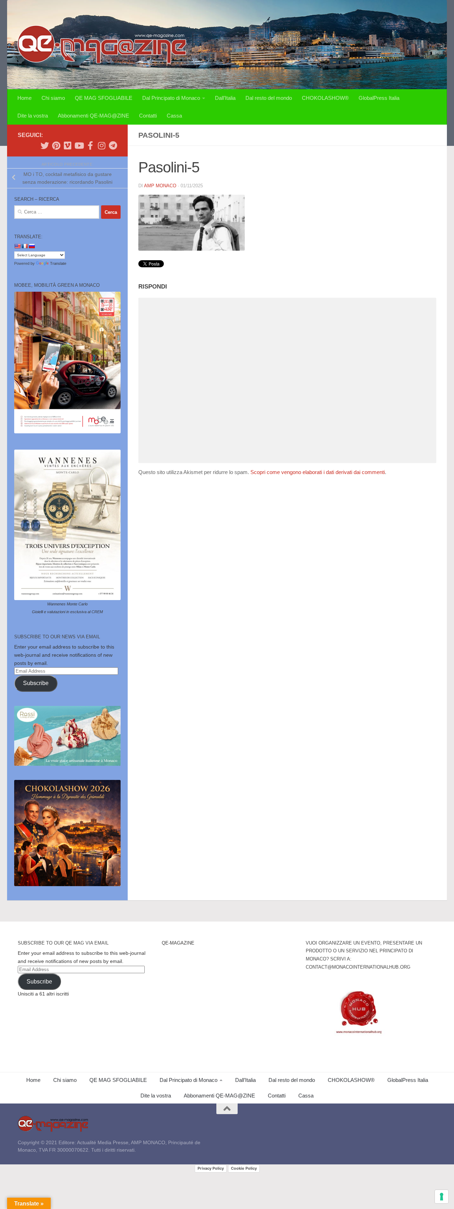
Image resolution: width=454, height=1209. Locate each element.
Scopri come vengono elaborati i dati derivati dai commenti (317, 472)
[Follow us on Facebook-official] (90, 145)
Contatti (148, 116)
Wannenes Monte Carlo (67, 604)
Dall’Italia (225, 98)
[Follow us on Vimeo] (67, 145)
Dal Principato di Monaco (171, 98)
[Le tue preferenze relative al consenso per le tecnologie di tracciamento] (441, 1196)
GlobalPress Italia (379, 98)
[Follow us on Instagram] (101, 145)
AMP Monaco (160, 185)
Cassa (174, 116)
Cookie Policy (244, 1168)
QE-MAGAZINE (178, 943)
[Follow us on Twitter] (44, 145)
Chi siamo (53, 98)
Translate (58, 263)
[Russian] (31, 246)
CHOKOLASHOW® (325, 98)
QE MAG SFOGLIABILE (103, 98)
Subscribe (36, 683)
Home (24, 98)
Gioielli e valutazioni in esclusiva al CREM (67, 612)
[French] (24, 246)
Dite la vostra (32, 116)
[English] (17, 246)
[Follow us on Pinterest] (56, 145)
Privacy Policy (211, 1168)
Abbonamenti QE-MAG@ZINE (93, 116)
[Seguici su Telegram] (113, 145)
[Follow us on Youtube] (78, 145)
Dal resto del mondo (268, 98)
